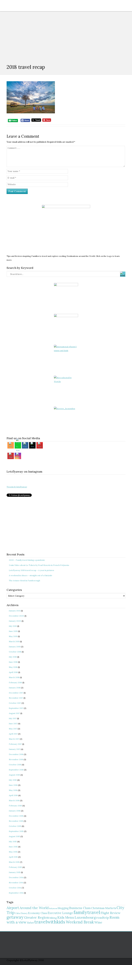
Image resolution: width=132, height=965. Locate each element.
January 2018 (14, 687)
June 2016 (13, 785)
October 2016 (15, 764)
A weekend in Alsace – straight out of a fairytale (30, 575)
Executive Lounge (60, 913)
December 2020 (16, 616)
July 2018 (13, 657)
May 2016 (13, 790)
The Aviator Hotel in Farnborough (24, 580)
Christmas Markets (103, 908)
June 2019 (13, 631)
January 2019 (14, 646)
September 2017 (16, 708)
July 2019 (13, 626)
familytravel (87, 912)
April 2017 (13, 734)
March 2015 (14, 862)
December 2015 (16, 816)
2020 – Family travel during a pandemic (27, 560)
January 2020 (15, 621)
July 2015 (13, 841)
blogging (63, 908)
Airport (13, 907)
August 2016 (14, 775)
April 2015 (13, 857)
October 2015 (15, 826)
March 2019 (14, 641)
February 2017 (15, 744)
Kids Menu (65, 917)
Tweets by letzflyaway (17, 487)
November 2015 (16, 821)
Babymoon (53, 908)
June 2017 (13, 723)
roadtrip (102, 917)
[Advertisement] (66, 35)
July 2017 (13, 718)
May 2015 (13, 852)
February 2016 (15, 805)
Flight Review (110, 913)
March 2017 (14, 739)
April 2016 (13, 795)
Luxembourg (85, 917)
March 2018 (14, 677)
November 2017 (16, 698)
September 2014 (16, 893)
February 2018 (15, 682)
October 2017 (15, 703)
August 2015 (14, 836)
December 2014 (16, 877)
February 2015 (15, 867)
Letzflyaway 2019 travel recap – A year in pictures (31, 570)
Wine (98, 922)
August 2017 (14, 713)
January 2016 (14, 811)
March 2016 (14, 800)
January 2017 (14, 749)
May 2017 (13, 728)
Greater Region (36, 917)
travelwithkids (49, 922)
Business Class (80, 908)
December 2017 (16, 693)
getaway (15, 917)
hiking (53, 917)
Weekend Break (80, 922)
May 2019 (13, 636)
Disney (24, 913)
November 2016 (16, 759)
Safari (30, 922)
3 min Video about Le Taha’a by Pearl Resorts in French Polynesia (39, 565)
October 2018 (15, 651)
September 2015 (16, 831)
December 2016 (16, 754)
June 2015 (13, 846)
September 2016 (16, 769)
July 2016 (13, 780)
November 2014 (16, 882)
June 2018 (13, 662)
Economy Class (37, 913)
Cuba (17, 913)
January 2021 (14, 610)
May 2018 (13, 667)
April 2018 (13, 672)
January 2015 (14, 872)
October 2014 (15, 887)
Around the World (34, 908)
